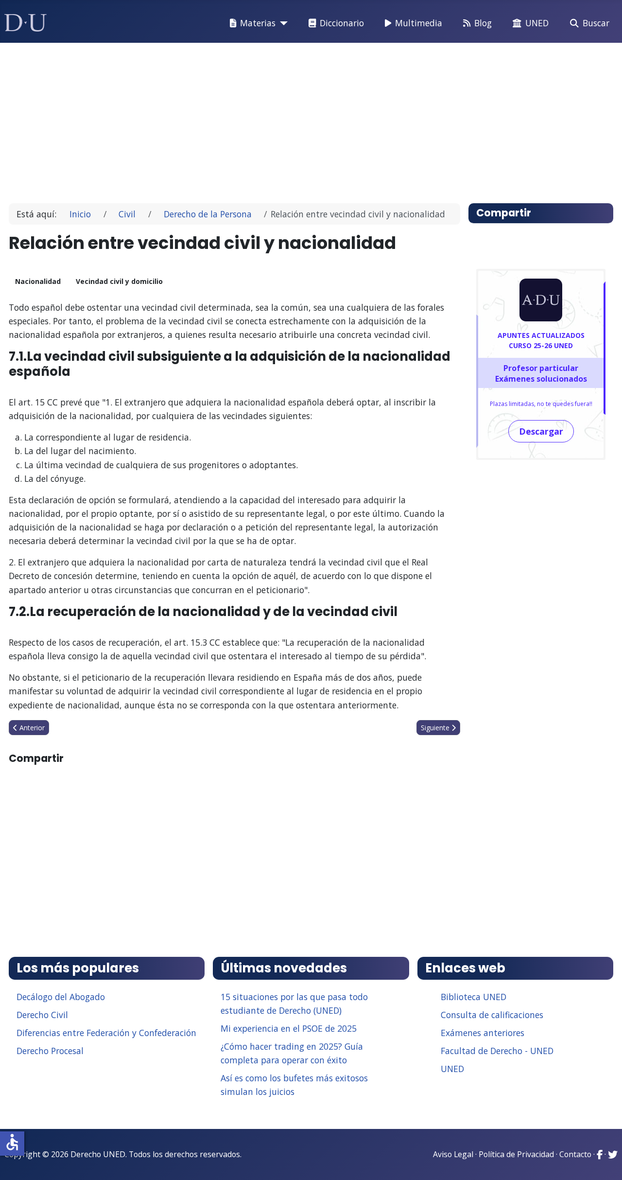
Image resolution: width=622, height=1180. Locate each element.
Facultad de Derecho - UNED (497, 1051)
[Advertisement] (308, 119)
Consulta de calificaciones (492, 1015)
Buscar (596, 23)
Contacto (575, 1154)
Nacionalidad (38, 281)
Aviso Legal (453, 1154)
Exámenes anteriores (482, 1033)
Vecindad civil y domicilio (119, 281)
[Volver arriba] (604, 1160)
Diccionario (342, 23)
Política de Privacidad (516, 1154)
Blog (483, 23)
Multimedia (418, 23)
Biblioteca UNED (473, 997)
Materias (258, 23)
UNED (537, 23)
